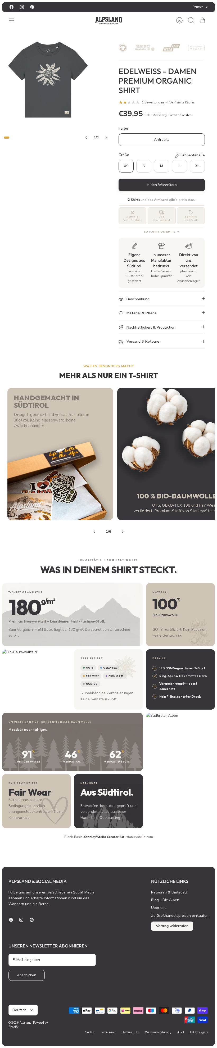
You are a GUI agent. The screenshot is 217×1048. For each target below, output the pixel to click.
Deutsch (198, 7)
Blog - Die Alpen (165, 899)
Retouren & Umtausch (169, 892)
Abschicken (26, 975)
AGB (180, 1032)
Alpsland (25, 1023)
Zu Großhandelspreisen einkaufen (180, 915)
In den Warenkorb (162, 184)
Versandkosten (180, 115)
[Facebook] (11, 7)
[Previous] (94, 532)
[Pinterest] (32, 7)
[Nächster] (144, 7)
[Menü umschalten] (14, 20)
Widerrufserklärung (158, 1032)
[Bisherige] (73, 7)
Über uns (158, 907)
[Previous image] (86, 137)
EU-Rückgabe (199, 1032)
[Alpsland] (108, 20)
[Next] (122, 532)
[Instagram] (22, 7)
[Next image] (106, 137)
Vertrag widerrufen (172, 925)
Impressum (108, 1032)
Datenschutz (130, 1032)
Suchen (90, 1032)
